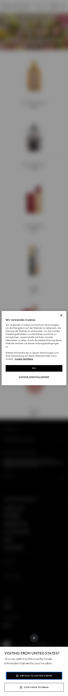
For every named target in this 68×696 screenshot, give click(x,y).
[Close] (34, 638)
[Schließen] (61, 315)
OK (34, 368)
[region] (34, 348)
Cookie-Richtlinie (24, 359)
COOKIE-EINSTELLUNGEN (34, 377)
